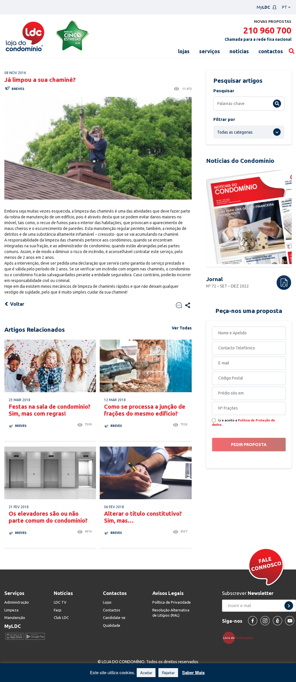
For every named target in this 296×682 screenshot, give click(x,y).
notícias (239, 51)
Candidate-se (114, 617)
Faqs (58, 610)
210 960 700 (267, 30)
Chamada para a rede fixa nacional (258, 39)
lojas (184, 51)
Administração (16, 602)
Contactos (111, 610)
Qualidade (111, 625)
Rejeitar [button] (168, 672)
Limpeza (11, 610)
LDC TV (60, 602)
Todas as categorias (235, 132)
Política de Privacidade (171, 602)
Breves (18, 89)
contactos (270, 51)
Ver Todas (182, 328)
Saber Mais (193, 672)
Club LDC (61, 617)
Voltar (16, 304)
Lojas (107, 602)
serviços (209, 51)
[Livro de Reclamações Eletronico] (240, 637)
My (263, 7)
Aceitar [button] (146, 672)
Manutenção (14, 617)
